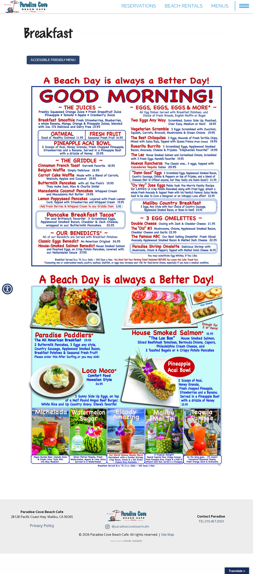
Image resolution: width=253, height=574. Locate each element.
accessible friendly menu (53, 60)
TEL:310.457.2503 (211, 521)
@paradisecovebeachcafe (130, 526)
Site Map (167, 534)
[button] (244, 4)
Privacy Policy (42, 525)
